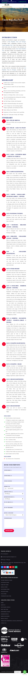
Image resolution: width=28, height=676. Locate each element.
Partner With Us (5, 614)
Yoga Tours (3, 593)
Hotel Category (8, 512)
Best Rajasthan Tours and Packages (17, 41)
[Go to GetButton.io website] (25, 674)
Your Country (8, 481)
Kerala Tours (4, 587)
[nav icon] (25, 5)
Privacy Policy (4, 618)
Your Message (8, 518)
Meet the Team (4, 609)
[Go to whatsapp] (24, 672)
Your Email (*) (8, 475)
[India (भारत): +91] (5, 488)
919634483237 (6, 0)
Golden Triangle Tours (6, 580)
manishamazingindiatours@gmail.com (9, 1)
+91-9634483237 (5, 553)
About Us (3, 604)
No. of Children (8, 507)
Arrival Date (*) (8, 491)
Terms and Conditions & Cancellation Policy (11, 620)
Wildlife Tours (4, 591)
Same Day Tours (4, 584)
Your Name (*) (7, 470)
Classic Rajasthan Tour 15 (8, 45)
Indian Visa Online (5, 616)
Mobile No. (7, 486)
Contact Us (3, 623)
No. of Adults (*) (8, 502)
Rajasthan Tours (5, 582)
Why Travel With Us (5, 607)
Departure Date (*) (9, 496)
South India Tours (5, 589)
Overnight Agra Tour (6, 596)
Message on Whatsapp (6, 559)
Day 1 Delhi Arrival (13, 120)
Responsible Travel (5, 611)
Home (2, 602)
